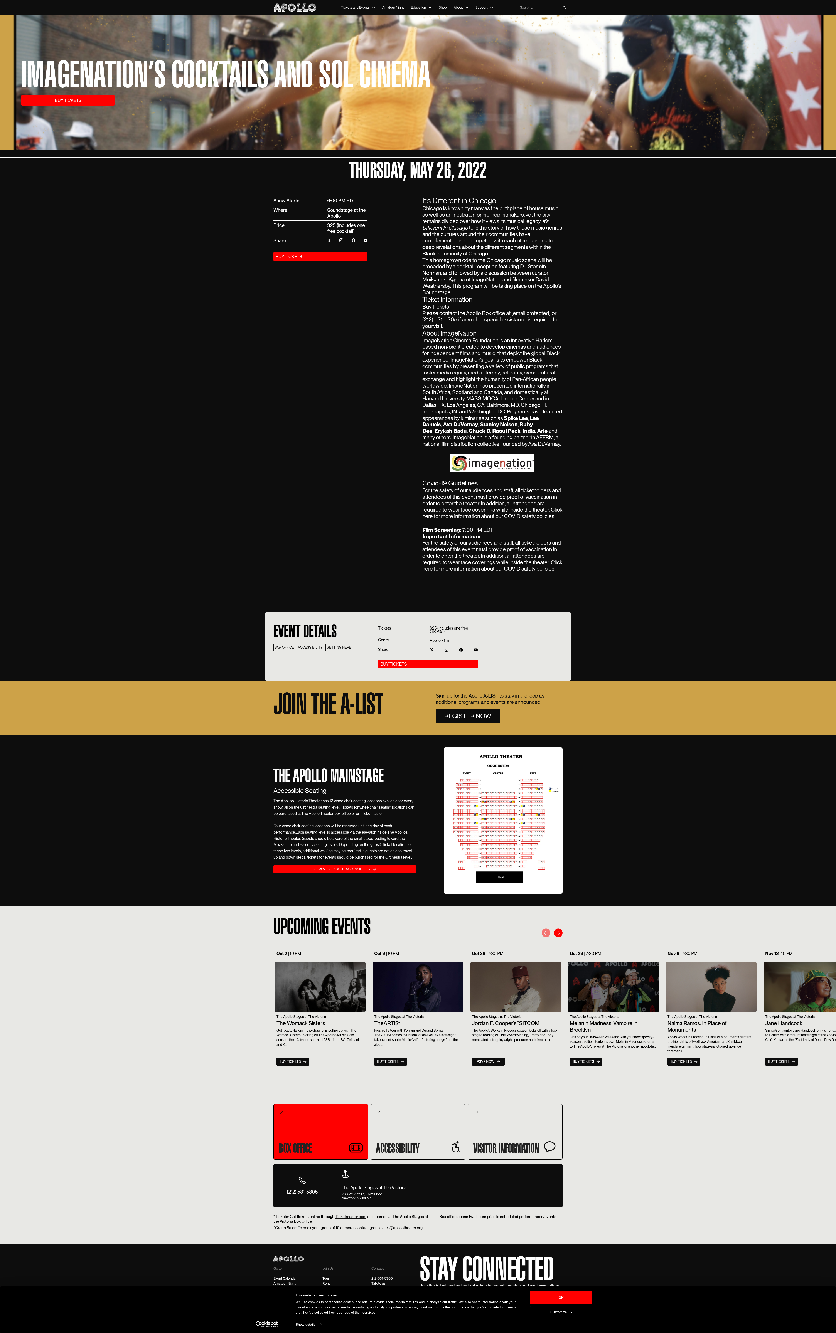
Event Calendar (285, 1278)
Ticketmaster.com (350, 1216)
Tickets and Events (355, 7)
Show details (305, 1324)
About (458, 7)
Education (418, 7)
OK (561, 1297)
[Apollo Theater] (294, 7)
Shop (443, 7)
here (427, 516)
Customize (558, 1312)
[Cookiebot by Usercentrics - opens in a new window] (267, 1324)
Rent (326, 1283)
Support (481, 7)
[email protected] (531, 313)
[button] (546, 933)
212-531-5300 (382, 1278)
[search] (564, 7)
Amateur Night (393, 7)
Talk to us (378, 1283)
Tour (325, 1278)
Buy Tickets (435, 306)
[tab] (320, 1132)
